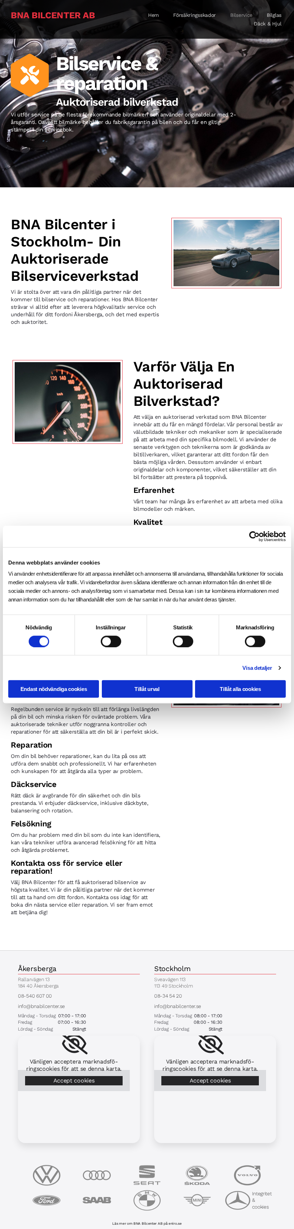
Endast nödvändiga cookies (53, 689)
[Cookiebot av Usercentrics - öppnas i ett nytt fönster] (254, 536)
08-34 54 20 (168, 996)
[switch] (111, 641)
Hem (153, 15)
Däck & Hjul (267, 24)
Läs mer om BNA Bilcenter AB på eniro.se (146, 1223)
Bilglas (274, 15)
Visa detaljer (257, 667)
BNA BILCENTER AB (53, 15)
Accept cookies (74, 1080)
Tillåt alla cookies (240, 689)
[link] (74, 1044)
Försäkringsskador (194, 15)
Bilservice (241, 15)
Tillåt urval (146, 689)
